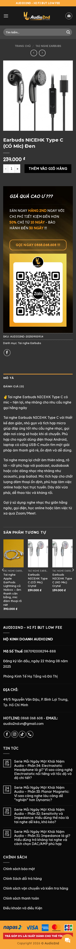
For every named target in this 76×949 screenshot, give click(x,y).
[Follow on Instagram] (14, 734)
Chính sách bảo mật (19, 869)
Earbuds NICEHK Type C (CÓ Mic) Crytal (38, 580)
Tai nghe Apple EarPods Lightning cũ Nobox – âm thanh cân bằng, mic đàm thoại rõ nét (12, 589)
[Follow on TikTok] (22, 734)
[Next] (73, 578)
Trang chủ (23, 46)
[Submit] (68, 32)
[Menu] (5, 16)
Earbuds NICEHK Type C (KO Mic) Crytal (62, 580)
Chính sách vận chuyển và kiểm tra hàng (35, 888)
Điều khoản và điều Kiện (22, 908)
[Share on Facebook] (7, 352)
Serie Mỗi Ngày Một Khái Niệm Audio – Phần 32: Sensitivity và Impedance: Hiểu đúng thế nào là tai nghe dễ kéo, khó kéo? (41, 816)
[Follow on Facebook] (7, 734)
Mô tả (8, 378)
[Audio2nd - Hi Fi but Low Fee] (37, 15)
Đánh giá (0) (13, 386)
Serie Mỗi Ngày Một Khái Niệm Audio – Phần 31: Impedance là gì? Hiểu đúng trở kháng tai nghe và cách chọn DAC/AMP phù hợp (42, 838)
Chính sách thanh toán (21, 898)
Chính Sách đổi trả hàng (22, 878)
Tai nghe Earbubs (48, 46)
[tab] (38, 378)
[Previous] (3, 578)
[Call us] (29, 734)
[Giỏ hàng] (68, 16)
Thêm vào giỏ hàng (48, 168)
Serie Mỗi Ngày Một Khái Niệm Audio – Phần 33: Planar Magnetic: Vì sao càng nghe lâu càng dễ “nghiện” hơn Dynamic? (41, 794)
